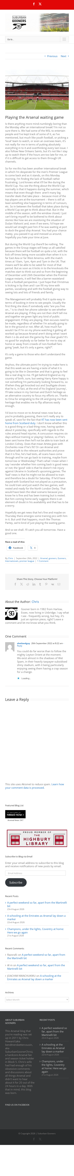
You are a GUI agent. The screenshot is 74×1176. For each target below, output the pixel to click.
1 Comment (42, 561)
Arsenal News (13, 820)
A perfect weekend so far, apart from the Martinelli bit (37, 904)
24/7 (21, 820)
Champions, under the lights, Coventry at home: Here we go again (35, 930)
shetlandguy (23, 643)
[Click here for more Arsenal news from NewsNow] (15, 814)
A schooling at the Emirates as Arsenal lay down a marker (36, 917)
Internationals (11, 561)
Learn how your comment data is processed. (34, 785)
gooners (53, 558)
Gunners (62, 558)
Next (63, 56)
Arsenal (44, 558)
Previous (52, 56)
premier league (26, 561)
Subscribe (15, 882)
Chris (10, 558)
